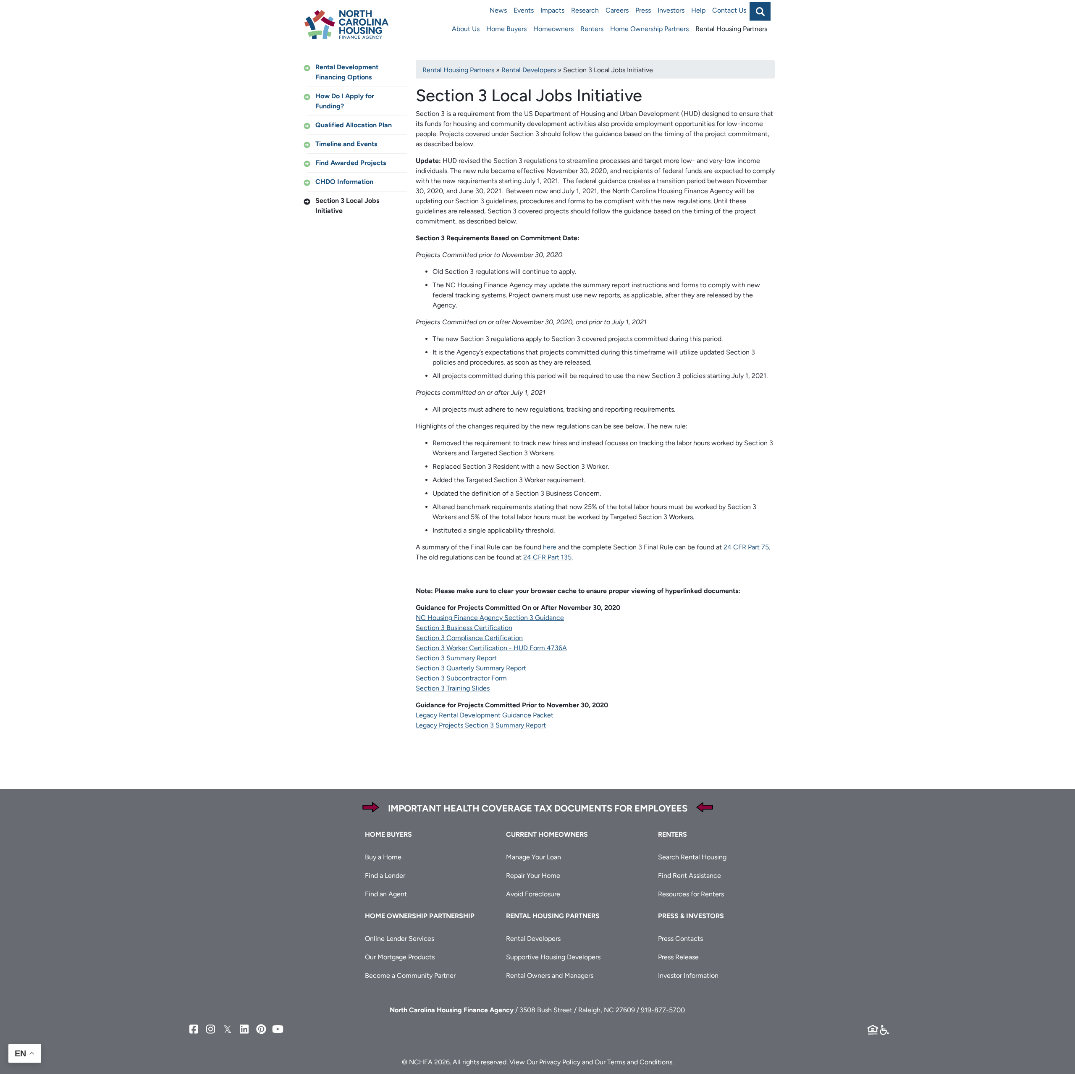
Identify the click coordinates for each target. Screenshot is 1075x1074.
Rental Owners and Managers (549, 975)
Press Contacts (680, 939)
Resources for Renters (691, 894)
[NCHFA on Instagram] (211, 1029)
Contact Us (729, 10)
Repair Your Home (533, 876)
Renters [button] (672, 834)
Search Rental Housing (692, 857)
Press (643, 10)
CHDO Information (344, 182)
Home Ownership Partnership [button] (420, 916)
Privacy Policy (559, 1062)
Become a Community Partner (410, 975)
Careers (617, 10)
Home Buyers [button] (388, 834)
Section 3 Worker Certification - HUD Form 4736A (491, 648)
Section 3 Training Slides (453, 688)
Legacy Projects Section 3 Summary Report (481, 725)
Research (585, 10)
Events (524, 10)
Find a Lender (385, 876)
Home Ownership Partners (649, 29)
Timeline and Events (346, 144)
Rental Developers (528, 70)
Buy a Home (383, 857)
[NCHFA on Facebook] (194, 1029)
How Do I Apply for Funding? (344, 101)
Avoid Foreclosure (533, 894)
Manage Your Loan (533, 857)
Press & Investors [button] (691, 916)
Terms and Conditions (639, 1062)
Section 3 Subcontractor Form (461, 678)
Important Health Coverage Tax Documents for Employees (537, 808)
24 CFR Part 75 (746, 547)
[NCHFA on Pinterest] (261, 1029)
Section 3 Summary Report (456, 658)
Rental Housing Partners (731, 29)
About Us (466, 29)
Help (698, 10)
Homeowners (553, 29)
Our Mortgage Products (400, 957)
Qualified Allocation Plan (353, 125)
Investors (671, 10)
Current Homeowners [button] (547, 834)
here (549, 547)
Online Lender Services (399, 939)
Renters (591, 29)
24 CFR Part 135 (547, 557)
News (498, 10)
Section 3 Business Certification (464, 628)
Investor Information (688, 975)
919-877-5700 (662, 1010)
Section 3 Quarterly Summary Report (471, 668)
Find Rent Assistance (689, 876)
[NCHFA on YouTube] (278, 1029)
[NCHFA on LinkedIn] (244, 1029)
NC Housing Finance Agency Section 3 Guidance (490, 618)
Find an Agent (386, 894)
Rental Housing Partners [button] (553, 916)
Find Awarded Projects (350, 163)
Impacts (552, 10)
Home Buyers (506, 29)
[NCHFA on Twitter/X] (227, 1029)
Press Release (678, 957)
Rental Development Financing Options (346, 72)
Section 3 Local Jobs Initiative (347, 206)
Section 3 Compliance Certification (469, 638)
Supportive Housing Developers (553, 957)
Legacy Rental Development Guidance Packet (484, 715)
